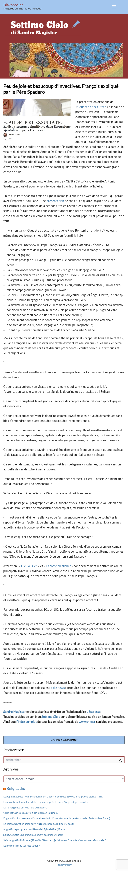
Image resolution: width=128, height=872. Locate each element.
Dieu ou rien (29, 566)
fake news (58, 688)
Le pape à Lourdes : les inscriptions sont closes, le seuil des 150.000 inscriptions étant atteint (53, 796)
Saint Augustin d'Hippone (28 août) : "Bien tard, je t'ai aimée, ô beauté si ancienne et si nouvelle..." (54, 840)
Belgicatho (15, 788)
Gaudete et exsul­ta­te (91, 107)
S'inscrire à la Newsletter (64, 739)
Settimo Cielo (51, 716)
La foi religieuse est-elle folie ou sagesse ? (25, 807)
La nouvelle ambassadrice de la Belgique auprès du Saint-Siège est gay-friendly (45, 802)
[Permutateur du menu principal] (114, 7)
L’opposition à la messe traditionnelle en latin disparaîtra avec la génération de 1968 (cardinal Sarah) (56, 818)
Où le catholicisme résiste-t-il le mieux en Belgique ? (30, 812)
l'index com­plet (26, 721)
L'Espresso (93, 711)
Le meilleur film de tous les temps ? (21, 845)
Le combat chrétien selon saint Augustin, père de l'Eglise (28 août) (38, 823)
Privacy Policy (64, 864)
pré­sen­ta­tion (55, 201)
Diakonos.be (13, 4)
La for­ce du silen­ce (58, 566)
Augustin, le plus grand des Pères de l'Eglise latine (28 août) (34, 829)
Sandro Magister (14, 711)
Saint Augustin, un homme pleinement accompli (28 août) (33, 834)
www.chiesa (87, 721)
